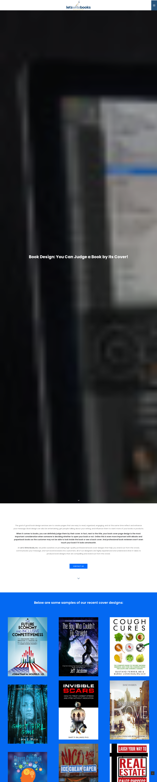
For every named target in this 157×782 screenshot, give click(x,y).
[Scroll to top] (152, 773)
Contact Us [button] (78, 571)
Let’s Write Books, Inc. (29, 552)
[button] (154, 5)
